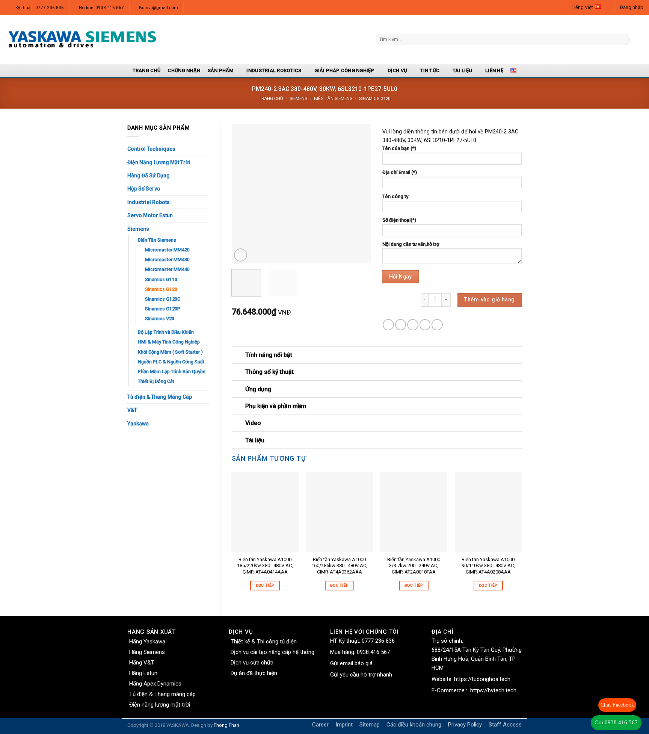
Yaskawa (138, 424)
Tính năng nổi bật (268, 355)
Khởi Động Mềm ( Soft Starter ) (170, 352)
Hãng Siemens (147, 652)
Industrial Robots (148, 202)
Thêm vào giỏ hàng (489, 300)
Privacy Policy (465, 724)
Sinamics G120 (374, 98)
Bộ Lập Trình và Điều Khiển (166, 332)
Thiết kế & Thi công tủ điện (264, 641)
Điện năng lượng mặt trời (159, 704)
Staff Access (505, 724)
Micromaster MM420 (167, 250)
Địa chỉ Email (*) (399, 172)
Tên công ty (395, 196)
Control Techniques (151, 149)
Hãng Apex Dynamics (155, 683)
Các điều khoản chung (413, 724)
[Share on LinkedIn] (437, 324)
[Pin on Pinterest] (425, 324)
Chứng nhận (184, 70)
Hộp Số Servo (143, 189)
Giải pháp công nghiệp (344, 70)
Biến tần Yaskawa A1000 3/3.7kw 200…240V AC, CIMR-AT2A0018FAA (413, 566)
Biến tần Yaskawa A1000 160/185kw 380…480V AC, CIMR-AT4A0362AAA (339, 566)
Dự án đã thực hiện (254, 673)
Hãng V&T (141, 662)
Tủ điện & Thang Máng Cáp (159, 397)
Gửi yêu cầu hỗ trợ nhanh (361, 674)
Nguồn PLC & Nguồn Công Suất (171, 362)
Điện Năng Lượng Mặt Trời (158, 162)
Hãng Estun (143, 673)
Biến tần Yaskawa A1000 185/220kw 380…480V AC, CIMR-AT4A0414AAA (265, 566)
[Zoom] (240, 255)
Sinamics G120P (162, 309)
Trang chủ (271, 98)
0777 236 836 (378, 640)
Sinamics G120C (162, 299)
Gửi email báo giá (351, 663)
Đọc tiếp (265, 585)
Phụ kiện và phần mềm (275, 406)
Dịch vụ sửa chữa (252, 662)
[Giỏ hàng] (639, 39)
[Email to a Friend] (412, 324)
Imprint (344, 724)
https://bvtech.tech (493, 690)
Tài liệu (462, 70)
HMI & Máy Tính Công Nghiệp (169, 342)
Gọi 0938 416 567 (616, 722)
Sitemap (369, 724)
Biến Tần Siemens (333, 98)
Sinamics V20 (159, 318)
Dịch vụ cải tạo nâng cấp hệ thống (272, 652)
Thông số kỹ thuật (269, 371)
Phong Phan (226, 725)
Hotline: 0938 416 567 (101, 7)
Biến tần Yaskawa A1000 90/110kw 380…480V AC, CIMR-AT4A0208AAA (488, 566)
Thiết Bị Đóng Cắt (156, 381)
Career (320, 724)
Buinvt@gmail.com (158, 7)
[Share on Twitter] (400, 324)
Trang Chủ (146, 70)
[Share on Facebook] (388, 324)
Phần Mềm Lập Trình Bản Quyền (171, 371)
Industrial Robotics (273, 70)
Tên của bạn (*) (399, 148)
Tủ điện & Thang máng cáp (162, 694)
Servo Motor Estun (150, 215)
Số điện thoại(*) (399, 220)
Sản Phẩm (221, 70)
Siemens (298, 98)
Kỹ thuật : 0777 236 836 (39, 7)
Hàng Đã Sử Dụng (148, 176)
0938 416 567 (373, 652)
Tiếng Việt (582, 7)
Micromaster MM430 (167, 259)
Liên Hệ (494, 70)
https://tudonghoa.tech (482, 679)
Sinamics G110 (161, 279)
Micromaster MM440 (167, 269)
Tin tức (429, 70)
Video (253, 423)
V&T (132, 410)
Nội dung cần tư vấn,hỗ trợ (410, 244)
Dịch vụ (397, 70)
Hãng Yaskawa (147, 641)
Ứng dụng (258, 389)
